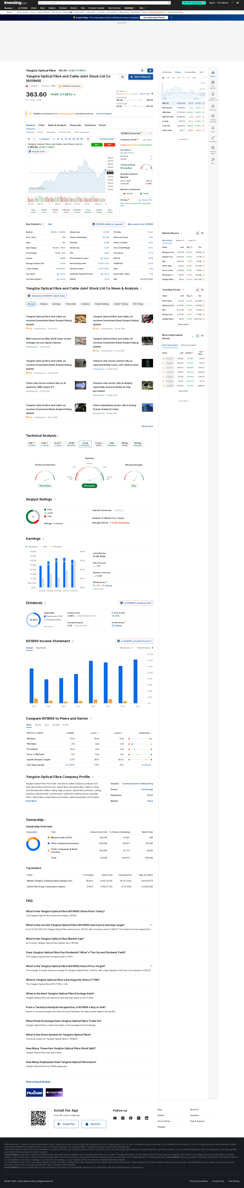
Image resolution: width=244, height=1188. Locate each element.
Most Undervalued (170, 345)
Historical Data (65, 132)
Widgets (161, 1127)
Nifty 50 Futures (168, 117)
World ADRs (79, 12)
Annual (29, 648)
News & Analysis (57, 125)
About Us (194, 1109)
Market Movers (170, 233)
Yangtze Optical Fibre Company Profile (58, 777)
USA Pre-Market (43, 12)
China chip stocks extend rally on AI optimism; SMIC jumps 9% (46, 385)
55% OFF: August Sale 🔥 (194, 3)
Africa (144, 12)
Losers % (192, 240)
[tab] (32, 444)
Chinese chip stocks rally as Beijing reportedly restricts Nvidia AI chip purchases (112, 387)
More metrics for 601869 (140, 224)
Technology (147, 789)
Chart (41, 125)
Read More (31, 801)
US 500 (165, 121)
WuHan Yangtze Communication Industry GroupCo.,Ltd (54, 881)
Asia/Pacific (135, 12)
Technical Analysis (41, 435)
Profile (40, 132)
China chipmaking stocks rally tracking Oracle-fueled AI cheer (114, 407)
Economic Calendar (96, 8)
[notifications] (232, 2)
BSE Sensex (167, 108)
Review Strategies (104, 114)
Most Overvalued (188, 345)
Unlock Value (144, 94)
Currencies (167, 72)
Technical (89, 125)
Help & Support (197, 1121)
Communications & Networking (137, 783)
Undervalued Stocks (175, 12)
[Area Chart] (34, 139)
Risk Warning (234, 1181)
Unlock (71, 765)
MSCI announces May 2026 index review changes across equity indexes (48, 340)
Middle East (123, 12)
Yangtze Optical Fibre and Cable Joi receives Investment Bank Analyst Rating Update (49, 320)
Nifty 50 (165, 103)
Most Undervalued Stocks (172, 337)
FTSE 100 (166, 126)
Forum (102, 125)
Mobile (161, 1115)
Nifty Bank (166, 112)
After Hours (56, 12)
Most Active (167, 240)
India (33, 12)
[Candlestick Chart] (28, 139)
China (150, 801)
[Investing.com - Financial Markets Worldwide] (16, 3)
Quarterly (41, 648)
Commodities (190, 72)
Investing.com (32, 347)
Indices (178, 72)
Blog (160, 1109)
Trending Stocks (171, 289)
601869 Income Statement (48, 641)
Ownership (50, 132)
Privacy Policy (218, 1181)
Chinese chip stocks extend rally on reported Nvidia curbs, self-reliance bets (116, 362)
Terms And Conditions (198, 1181)
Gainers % (180, 240)
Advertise (194, 1115)
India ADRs (90, 12)
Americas (101, 12)
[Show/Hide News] (88, 139)
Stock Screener (114, 8)
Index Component (81, 132)
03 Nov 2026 (103, 263)
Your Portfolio (164, 1121)
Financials (75, 125)
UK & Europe (112, 12)
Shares (9, 12)
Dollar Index (167, 130)
